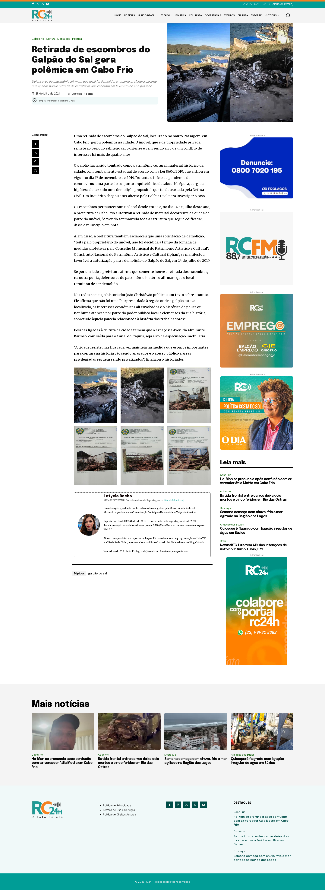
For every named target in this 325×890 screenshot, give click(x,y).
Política (77, 38)
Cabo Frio (38, 38)
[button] (287, 15)
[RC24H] (43, 15)
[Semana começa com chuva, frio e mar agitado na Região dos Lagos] (195, 731)
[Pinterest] (35, 161)
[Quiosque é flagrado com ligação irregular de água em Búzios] (262, 731)
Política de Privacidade (117, 805)
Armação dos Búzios (232, 524)
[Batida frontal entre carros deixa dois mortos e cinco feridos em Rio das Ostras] (129, 731)
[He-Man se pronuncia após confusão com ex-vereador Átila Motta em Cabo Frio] (63, 731)
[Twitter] (42, 3)
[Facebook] (33, 3)
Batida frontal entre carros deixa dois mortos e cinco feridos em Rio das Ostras (128, 763)
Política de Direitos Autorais (119, 814)
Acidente (225, 491)
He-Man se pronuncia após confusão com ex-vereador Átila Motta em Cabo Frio (62, 763)
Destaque (63, 38)
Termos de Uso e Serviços (119, 809)
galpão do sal (97, 573)
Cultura (50, 38)
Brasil (223, 541)
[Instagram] (37, 3)
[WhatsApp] (35, 170)
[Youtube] (47, 3)
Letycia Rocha (118, 496)
